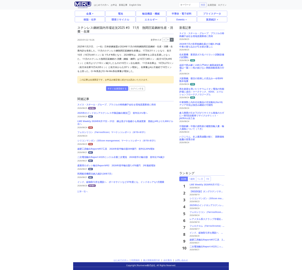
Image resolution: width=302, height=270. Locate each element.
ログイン (222, 4)
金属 (88, 13)
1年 (207, 178)
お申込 (114, 4)
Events (180, 19)
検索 (203, 4)
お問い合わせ (181, 260)
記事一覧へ (82, 191)
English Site (135, 4)
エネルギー (151, 19)
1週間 (192, 178)
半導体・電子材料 (181, 13)
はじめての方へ (101, 4)
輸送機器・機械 (151, 13)
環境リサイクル (120, 19)
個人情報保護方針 (151, 260)
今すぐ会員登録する (117, 88)
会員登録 (212, 4)
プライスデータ (212, 13)
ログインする (137, 88)
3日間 (183, 178)
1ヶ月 (200, 178)
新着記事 (123, 4)
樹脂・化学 (90, 19)
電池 (120, 13)
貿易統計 (211, 19)
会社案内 (167, 260)
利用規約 (135, 260)
